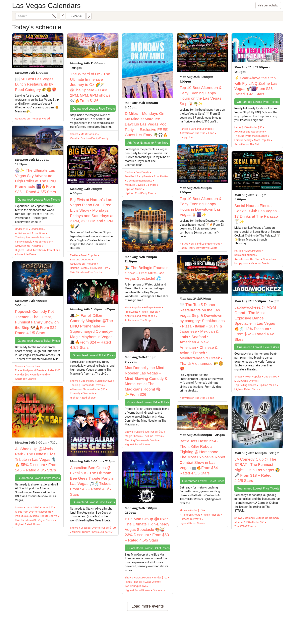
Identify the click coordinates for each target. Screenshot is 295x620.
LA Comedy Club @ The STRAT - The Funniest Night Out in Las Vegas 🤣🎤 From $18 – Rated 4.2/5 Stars (257, 470)
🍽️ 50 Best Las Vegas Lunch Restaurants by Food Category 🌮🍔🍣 (35, 84)
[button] (54, 16)
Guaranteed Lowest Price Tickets (39, 199)
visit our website (268, 5)
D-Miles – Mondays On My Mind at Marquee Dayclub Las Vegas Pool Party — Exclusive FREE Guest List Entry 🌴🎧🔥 (146, 124)
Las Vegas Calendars (46, 5)
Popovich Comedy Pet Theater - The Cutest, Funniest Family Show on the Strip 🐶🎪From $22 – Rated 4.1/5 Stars (37, 322)
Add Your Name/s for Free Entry (147, 143)
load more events (147, 606)
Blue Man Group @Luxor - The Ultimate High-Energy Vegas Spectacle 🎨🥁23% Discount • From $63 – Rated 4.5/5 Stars (147, 529)
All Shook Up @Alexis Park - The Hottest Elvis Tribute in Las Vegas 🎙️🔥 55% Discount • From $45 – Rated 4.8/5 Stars (36, 459)
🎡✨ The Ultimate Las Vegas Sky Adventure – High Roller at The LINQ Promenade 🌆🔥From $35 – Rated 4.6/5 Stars (35, 181)
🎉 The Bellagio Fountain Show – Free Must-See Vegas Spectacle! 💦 (147, 273)
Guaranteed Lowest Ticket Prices (39, 341)
